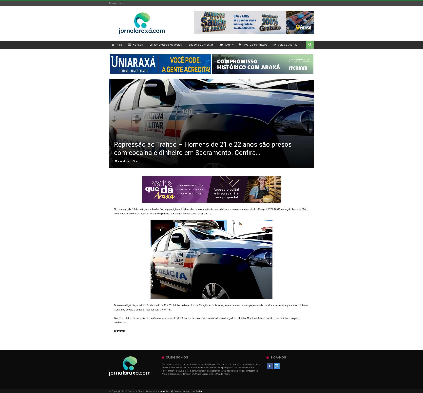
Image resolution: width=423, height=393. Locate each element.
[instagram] (277, 366)
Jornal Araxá (165, 391)
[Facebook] (270, 366)
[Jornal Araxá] (142, 10)
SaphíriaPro (197, 391)
